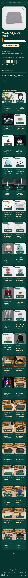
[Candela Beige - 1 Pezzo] (20, 293)
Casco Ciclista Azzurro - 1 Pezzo (8, 172)
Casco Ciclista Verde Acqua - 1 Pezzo (20, 258)
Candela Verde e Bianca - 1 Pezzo (20, 129)
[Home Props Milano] (3, 575)
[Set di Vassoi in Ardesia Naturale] (8, 534)
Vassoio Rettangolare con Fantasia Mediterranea (7, 436)
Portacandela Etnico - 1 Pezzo (7, 150)
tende (22, 57)
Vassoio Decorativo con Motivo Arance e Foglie (8, 501)
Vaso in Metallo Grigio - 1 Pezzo (8, 107)
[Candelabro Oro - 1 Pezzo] (20, 184)
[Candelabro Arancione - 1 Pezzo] (8, 184)
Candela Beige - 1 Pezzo (20, 302)
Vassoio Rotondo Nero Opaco (19, 458)
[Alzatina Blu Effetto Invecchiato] (20, 491)
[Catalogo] (7, 575)
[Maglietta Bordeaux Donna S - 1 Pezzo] (8, 293)
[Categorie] (11, 575)
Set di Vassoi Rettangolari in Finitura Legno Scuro (20, 436)
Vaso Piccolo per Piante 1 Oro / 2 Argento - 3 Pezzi (8, 348)
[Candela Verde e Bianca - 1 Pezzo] (20, 119)
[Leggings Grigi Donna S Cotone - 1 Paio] (8, 315)
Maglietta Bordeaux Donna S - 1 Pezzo (7, 304)
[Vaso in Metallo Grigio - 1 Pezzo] (8, 97)
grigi (6, 57)
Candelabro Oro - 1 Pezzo (19, 193)
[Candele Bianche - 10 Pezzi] (8, 119)
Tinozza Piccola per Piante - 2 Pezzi (20, 325)
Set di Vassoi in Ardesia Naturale (8, 544)
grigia (9, 57)
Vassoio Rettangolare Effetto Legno (7, 415)
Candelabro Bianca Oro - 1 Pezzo (19, 150)
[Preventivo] (18, 575)
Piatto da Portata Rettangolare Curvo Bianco (7, 523)
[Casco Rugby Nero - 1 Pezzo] (20, 97)
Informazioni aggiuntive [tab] (9, 70)
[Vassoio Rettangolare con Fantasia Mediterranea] (8, 427)
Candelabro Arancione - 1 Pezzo (7, 193)
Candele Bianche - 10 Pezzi (7, 129)
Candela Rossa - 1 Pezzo (8, 281)
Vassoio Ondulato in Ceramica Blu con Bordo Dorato (19, 480)
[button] (23, 9)
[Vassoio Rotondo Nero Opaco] (20, 448)
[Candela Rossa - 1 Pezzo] (8, 271)
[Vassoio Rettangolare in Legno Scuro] (20, 382)
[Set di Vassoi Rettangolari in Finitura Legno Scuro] (20, 427)
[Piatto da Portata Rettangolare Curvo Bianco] (8, 513)
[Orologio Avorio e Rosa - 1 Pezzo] (20, 227)
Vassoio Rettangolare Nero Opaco (7, 458)
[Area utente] (21, 575)
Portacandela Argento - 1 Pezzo (7, 237)
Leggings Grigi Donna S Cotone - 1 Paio (8, 326)
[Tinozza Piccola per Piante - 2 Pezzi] (20, 315)
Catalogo (4, 572)
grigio (16, 57)
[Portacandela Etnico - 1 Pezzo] (8, 140)
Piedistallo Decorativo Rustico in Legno (19, 523)
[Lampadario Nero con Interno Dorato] (20, 361)
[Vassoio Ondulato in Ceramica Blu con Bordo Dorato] (20, 470)
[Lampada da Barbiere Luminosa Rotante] (8, 382)
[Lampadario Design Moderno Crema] (8, 361)
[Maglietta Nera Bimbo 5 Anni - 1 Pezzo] (20, 338)
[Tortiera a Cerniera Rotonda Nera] (20, 534)
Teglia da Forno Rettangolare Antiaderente (20, 415)
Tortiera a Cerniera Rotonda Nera (19, 544)
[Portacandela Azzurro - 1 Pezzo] (20, 271)
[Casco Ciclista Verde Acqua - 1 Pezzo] (20, 248)
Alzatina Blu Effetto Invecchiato (19, 501)
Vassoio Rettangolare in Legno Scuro (20, 392)
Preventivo (10, 572)
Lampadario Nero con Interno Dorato (20, 371)
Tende (3, 55)
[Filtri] (14, 575)
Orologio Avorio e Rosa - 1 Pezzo (20, 237)
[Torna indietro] (2, 2)
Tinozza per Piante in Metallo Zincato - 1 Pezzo (20, 215)
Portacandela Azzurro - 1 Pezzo (19, 281)
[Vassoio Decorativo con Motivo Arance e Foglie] (8, 491)
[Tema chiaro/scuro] (25, 575)
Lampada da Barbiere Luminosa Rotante (7, 393)
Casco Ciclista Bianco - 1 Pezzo (20, 172)
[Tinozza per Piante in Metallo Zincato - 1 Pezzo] (20, 205)
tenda (19, 57)
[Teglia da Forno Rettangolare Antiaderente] (20, 405)
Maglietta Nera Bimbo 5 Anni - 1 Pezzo (20, 349)
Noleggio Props (19, 53)
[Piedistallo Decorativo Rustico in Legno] (20, 513)
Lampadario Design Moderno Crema (7, 371)
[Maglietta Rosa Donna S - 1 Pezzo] (8, 248)
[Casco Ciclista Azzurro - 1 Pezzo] (8, 162)
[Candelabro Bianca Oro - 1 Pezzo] (20, 140)
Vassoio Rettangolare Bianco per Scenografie (7, 480)
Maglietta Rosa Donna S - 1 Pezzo (8, 259)
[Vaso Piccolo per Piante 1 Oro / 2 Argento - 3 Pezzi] (8, 338)
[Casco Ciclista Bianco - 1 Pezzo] (20, 162)
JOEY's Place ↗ (22, 572)
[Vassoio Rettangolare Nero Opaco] (8, 448)
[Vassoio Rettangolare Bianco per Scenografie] (8, 470)
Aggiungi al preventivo (11, 45)
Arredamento (11, 53)
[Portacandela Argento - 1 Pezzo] (8, 227)
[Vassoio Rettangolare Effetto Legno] (8, 405)
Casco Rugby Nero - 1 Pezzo (20, 107)
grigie (12, 57)
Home (15, 572)
